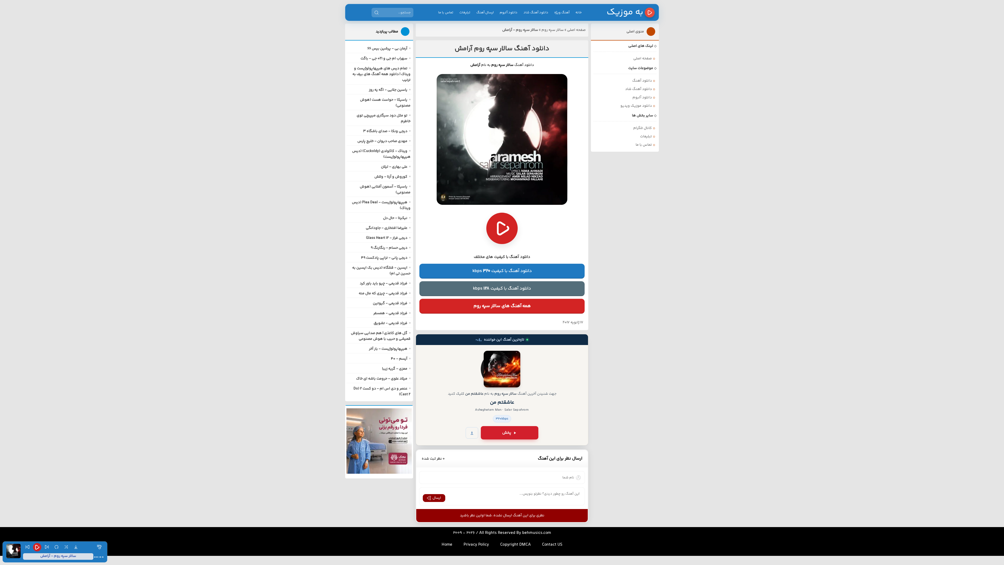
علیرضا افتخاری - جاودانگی (386, 228)
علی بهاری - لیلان (394, 167)
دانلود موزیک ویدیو (636, 106)
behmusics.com (536, 533)
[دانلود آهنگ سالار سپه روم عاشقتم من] (502, 369)
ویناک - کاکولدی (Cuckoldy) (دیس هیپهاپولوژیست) (381, 154)
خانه (578, 12)
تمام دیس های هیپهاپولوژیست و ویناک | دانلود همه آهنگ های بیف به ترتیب (381, 74)
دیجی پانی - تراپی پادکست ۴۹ (384, 258)
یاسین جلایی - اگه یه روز (388, 90)
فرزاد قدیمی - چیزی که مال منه (383, 293)
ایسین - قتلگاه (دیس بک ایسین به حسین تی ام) (381, 270)
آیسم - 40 (399, 359)
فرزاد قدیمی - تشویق (390, 323)
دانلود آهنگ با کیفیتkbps (502, 271)
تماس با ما (445, 12)
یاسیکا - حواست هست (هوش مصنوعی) (385, 103)
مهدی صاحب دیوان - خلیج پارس (382, 141)
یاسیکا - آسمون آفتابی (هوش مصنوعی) (385, 189)
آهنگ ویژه (561, 12)
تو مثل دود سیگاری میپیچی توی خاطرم (383, 118)
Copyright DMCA (515, 544)
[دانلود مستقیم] (472, 433)
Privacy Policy (476, 544)
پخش (506, 433)
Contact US (552, 544)
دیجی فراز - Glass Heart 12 (386, 238)
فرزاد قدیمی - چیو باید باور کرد (383, 283)
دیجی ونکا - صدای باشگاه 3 (385, 131)
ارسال (436, 498)
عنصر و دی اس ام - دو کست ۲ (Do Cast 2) (381, 391)
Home (447, 544)
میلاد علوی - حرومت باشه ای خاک (381, 379)
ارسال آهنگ (485, 12)
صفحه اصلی (576, 30)
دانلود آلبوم (508, 12)
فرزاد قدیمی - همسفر (390, 313)
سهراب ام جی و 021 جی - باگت (384, 58)
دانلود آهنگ (642, 81)
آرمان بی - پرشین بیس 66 (387, 49)
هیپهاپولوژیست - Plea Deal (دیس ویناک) (381, 205)
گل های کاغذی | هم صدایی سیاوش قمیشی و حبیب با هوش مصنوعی (380, 336)
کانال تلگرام (642, 128)
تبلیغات (464, 12)
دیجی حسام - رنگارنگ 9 (389, 248)
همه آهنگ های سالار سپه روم (502, 306)
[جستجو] (376, 12)
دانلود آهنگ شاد (535, 12)
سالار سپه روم (552, 30)
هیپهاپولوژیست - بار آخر (388, 349)
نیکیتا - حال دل (395, 218)
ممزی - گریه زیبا (394, 369)
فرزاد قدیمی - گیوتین (390, 303)
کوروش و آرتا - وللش (390, 177)
